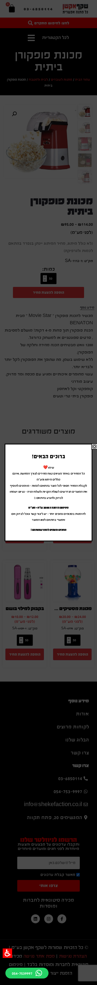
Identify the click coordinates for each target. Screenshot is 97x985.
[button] (7, 953)
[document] (48, 492)
